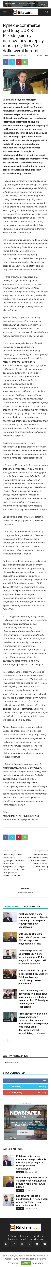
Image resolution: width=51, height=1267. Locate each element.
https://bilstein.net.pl (25, 893)
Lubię (44, 1081)
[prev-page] (4, 1040)
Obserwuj (42, 1087)
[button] (4, 12)
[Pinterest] (19, 62)
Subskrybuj (41, 1093)
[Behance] (6, 1244)
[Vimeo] (37, 1244)
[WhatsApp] (25, 62)
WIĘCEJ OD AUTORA (32, 906)
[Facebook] (5, 62)
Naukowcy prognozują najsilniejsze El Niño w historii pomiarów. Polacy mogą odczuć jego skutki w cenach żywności (32, 957)
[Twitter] (12, 62)
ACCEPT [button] (26, 1263)
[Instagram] (22, 1244)
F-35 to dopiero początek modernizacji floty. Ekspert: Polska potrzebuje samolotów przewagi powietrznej (33, 977)
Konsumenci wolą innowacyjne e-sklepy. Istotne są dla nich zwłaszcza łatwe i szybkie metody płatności (38, 862)
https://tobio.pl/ (12, 1062)
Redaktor (11, 56)
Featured (7, 921)
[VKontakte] (44, 1244)
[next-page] (9, 1040)
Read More (37, 1263)
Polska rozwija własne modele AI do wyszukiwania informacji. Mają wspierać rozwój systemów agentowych (33, 920)
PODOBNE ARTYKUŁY (12, 906)
